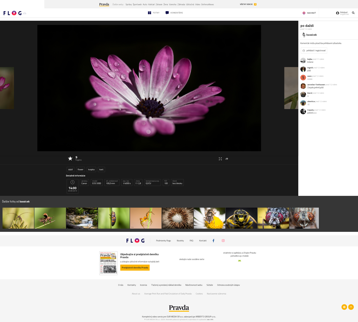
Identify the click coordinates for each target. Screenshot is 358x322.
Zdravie (159, 4)
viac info (210, 319)
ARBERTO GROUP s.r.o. (206, 316)
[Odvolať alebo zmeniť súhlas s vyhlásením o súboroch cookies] (344, 307)
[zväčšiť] (220, 158)
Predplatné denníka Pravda (135, 267)
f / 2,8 (138, 182)
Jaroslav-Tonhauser (316, 84)
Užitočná (190, 4)
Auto (145, 4)
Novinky (180, 240)
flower (80, 169)
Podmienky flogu (163, 240)
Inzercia (143, 285)
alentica (311, 101)
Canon (84, 182)
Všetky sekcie (246, 4)
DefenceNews (207, 4)
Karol (309, 93)
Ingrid (310, 67)
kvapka (91, 169)
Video (197, 4)
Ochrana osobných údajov (228, 285)
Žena (165, 4)
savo (309, 76)
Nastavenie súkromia (216, 293)
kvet (101, 169)
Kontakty (132, 285)
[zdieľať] (226, 158)
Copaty (310, 110)
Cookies (199, 293)
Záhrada (181, 4)
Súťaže (210, 285)
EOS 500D (96, 182)
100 (166, 182)
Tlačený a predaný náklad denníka (166, 285)
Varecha (172, 4)
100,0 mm (112, 182)
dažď (70, 169)
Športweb (137, 4)
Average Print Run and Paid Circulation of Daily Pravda (168, 293)
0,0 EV (152, 182)
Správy (129, 4)
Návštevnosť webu (193, 285)
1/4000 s (127, 182)
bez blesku (177, 182)
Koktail (151, 4)
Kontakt (203, 240)
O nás (120, 285)
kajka (309, 59)
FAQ (191, 240)
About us (136, 293)
